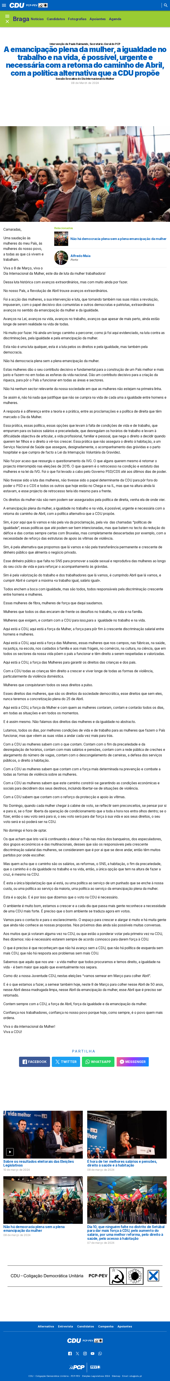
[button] (7, 18)
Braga (21, 18)
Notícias (37, 19)
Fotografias (77, 19)
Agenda (115, 19)
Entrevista (65, 1326)
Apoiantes (97, 19)
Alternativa (46, 1326)
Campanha (106, 1326)
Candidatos (56, 19)
